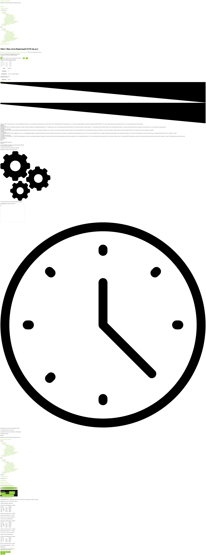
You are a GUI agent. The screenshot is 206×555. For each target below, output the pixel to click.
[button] (103, 26)
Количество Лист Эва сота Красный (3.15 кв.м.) (11, 58)
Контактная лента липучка (10, 18)
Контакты (4, 25)
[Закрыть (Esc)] (1, 552)
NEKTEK (2, 6)
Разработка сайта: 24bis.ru (5, 483)
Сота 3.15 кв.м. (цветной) (22, 52)
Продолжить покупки (8, 495)
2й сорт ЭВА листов (11, 16)
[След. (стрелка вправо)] (4, 554)
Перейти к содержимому (5, 0)
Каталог (4, 12)
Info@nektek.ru (3, 480)
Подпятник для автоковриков (10, 22)
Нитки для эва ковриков (9, 20)
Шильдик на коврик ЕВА (9, 23)
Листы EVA (7, 13)
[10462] (27, 58)
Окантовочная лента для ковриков (11, 21)
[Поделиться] (4, 552)
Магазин (2, 52)
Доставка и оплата (6, 24)
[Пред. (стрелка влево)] (1, 554)
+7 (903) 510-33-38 (4, 8)
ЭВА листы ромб (10, 14)
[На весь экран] (7, 552)
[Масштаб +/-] (9, 552)
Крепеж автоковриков (9, 19)
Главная (4, 11)
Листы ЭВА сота (10, 15)
